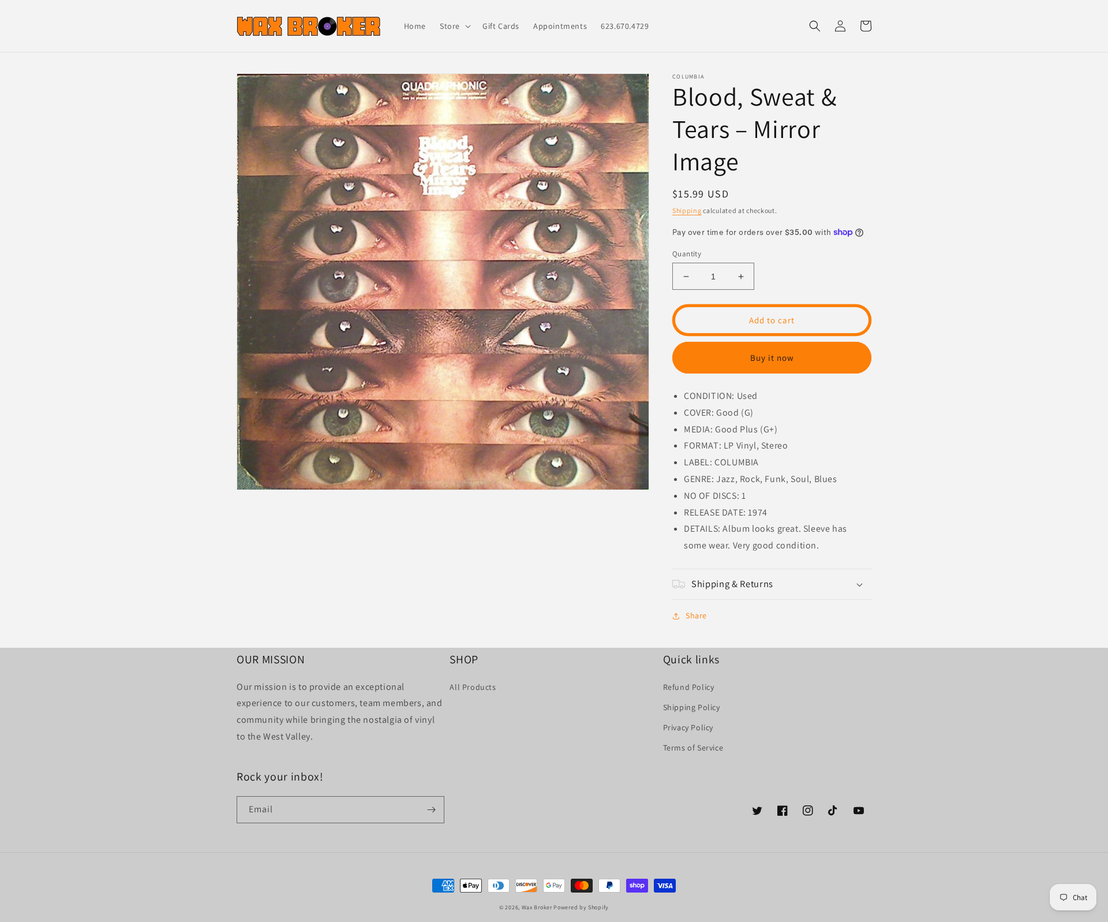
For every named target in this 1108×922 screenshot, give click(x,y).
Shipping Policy (691, 707)
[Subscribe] (431, 809)
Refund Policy (688, 687)
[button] (454, 26)
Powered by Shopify (581, 907)
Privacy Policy (688, 727)
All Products (473, 687)
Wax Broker (537, 907)
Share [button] (696, 615)
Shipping (687, 210)
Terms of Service (693, 747)
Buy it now (772, 357)
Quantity (686, 254)
